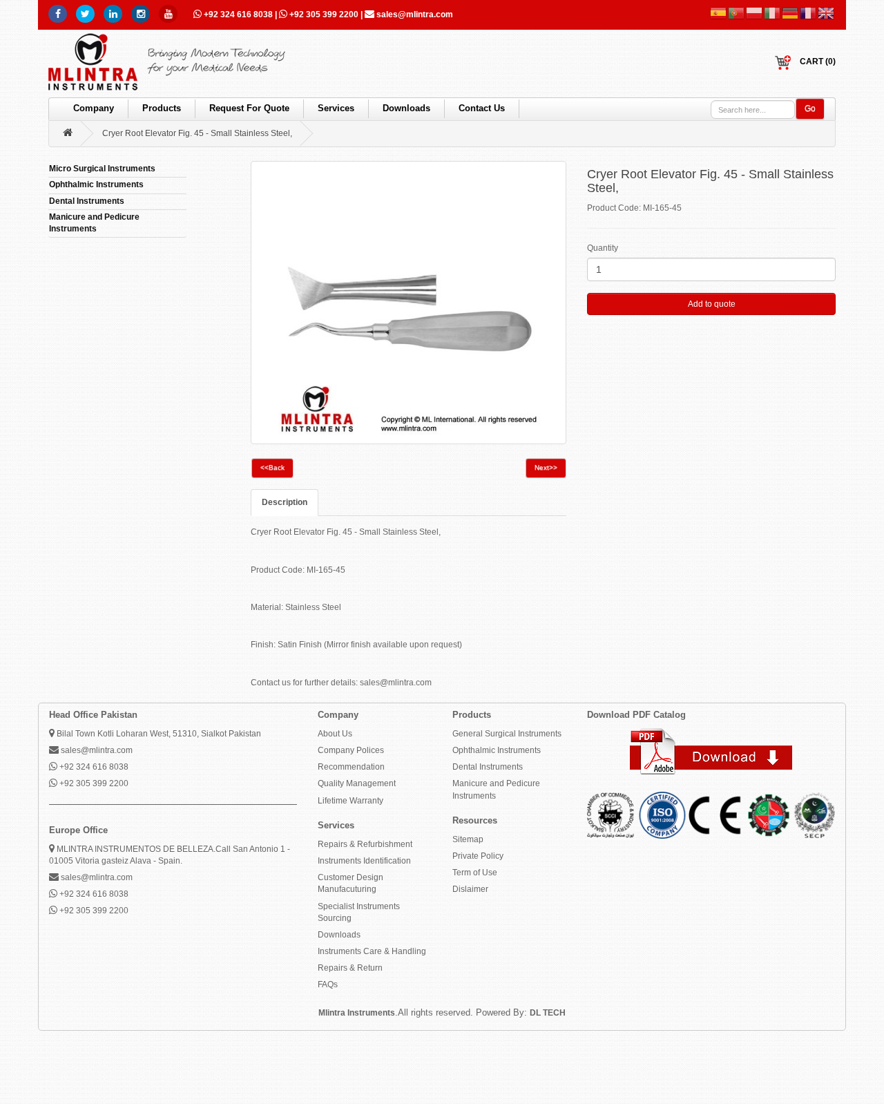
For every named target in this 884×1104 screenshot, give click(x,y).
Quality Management (357, 783)
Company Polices (351, 750)
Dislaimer (470, 889)
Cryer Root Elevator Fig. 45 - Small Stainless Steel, (197, 133)
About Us (335, 734)
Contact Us (482, 108)
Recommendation (351, 767)
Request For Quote (249, 108)
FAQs (328, 984)
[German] (791, 13)
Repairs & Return (350, 968)
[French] (809, 13)
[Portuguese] (737, 13)
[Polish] (755, 13)
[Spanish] (719, 13)
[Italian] (773, 13)
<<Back (272, 467)
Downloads (406, 108)
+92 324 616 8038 (238, 14)
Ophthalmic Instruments (496, 750)
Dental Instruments (487, 767)
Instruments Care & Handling (372, 951)
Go (810, 108)
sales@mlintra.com (413, 14)
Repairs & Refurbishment (365, 844)
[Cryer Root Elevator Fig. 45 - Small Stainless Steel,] (409, 302)
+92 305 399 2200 (324, 14)
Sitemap (467, 839)
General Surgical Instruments (506, 734)
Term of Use (474, 872)
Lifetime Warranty (350, 801)
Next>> (546, 467)
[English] (827, 13)
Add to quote (712, 304)
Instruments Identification (364, 861)
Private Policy (477, 856)
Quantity (602, 248)
